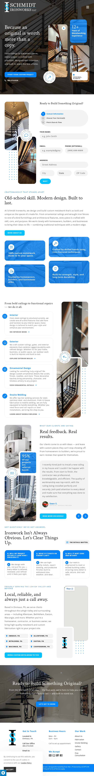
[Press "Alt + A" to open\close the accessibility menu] (3, 773)
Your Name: (45, 132)
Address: (44, 160)
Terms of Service (55, 769)
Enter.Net (67, 767)
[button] (78, 516)
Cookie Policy (26, 763)
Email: (43, 146)
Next (45, 181)
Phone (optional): (73, 146)
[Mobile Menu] (87, 7)
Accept (10, 769)
